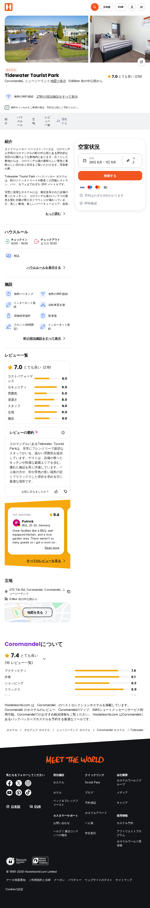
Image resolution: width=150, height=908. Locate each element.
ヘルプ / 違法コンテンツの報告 (65, 833)
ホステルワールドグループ (129, 782)
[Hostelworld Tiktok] (28, 792)
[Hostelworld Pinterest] (19, 792)
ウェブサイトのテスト (98, 879)
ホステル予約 (125, 823)
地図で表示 (58, 81)
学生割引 (90, 833)
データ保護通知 (16, 879)
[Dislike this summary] (65, 492)
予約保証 (90, 802)
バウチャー (75, 879)
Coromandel (14, 81)
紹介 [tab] (6, 121)
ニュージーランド (37, 81)
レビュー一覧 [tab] (47, 121)
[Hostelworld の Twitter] (19, 783)
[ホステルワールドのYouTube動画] (9, 792)
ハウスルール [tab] (20, 121)
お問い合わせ (61, 823)
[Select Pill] (95, 7)
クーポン (59, 879)
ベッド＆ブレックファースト (65, 802)
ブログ (89, 792)
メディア (122, 792)
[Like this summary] (56, 492)
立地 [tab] (33, 121)
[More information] (63, 432)
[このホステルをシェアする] (141, 62)
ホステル (11, 69)
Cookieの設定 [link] (14, 889)
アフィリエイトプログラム (129, 833)
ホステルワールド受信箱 (129, 843)
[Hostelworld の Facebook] (9, 783)
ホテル (57, 792)
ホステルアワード (96, 812)
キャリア (122, 802)
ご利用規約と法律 (40, 879)
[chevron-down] (44, 658)
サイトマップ (123, 879)
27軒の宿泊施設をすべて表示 (57, 96)
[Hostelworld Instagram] (28, 783)
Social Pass (92, 782)
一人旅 (89, 823)
